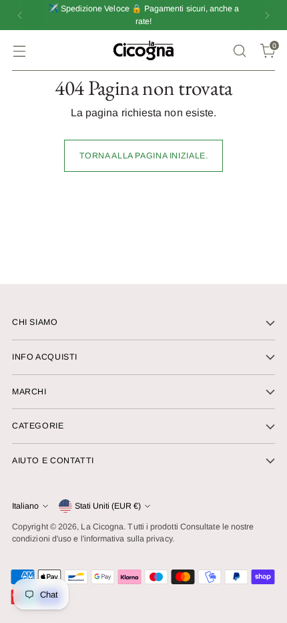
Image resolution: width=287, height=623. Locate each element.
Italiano (25, 506)
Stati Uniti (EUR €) (108, 506)
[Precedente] (20, 15)
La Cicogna (102, 526)
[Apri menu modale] (19, 50)
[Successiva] (267, 15)
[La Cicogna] (143, 50)
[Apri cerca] (239, 50)
